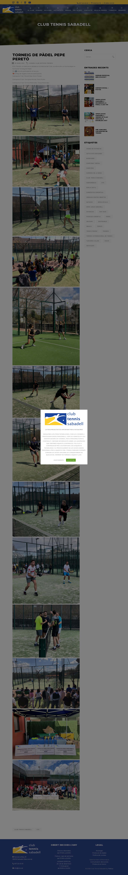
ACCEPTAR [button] (71, 460)
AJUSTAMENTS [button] (59, 460)
